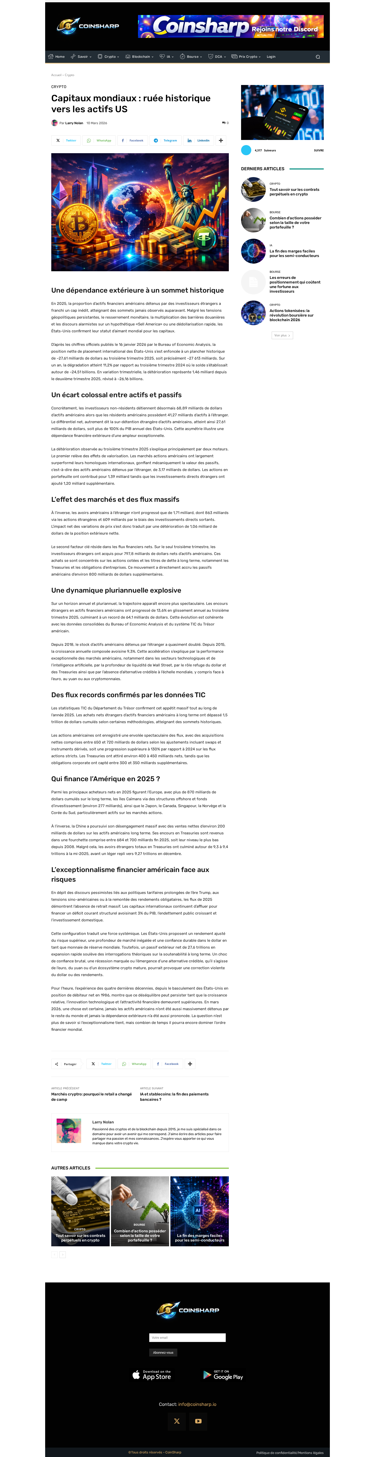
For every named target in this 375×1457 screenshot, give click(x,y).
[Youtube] (198, 1422)
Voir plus (280, 335)
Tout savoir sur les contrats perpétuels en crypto (80, 1237)
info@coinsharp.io (197, 1404)
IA (199, 1229)
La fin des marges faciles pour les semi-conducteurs (199, 1237)
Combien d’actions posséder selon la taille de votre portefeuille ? (140, 1235)
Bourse (139, 1224)
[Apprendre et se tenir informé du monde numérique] (87, 26)
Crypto (69, 75)
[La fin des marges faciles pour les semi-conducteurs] (199, 1211)
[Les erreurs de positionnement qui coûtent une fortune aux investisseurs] (253, 282)
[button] (318, 57)
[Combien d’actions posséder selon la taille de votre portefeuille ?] (140, 1211)
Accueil (56, 75)
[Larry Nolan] (55, 123)
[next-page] (62, 1254)
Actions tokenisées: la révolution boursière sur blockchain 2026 (292, 315)
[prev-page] (54, 1254)
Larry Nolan (74, 123)
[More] (221, 140)
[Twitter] (177, 1422)
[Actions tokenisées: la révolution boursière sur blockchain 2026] (253, 313)
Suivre (319, 150)
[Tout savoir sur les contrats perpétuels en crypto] (80, 1211)
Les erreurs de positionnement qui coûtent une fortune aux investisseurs (295, 284)
